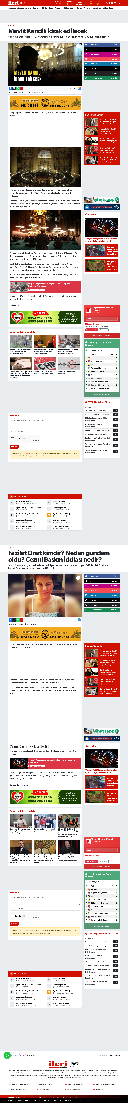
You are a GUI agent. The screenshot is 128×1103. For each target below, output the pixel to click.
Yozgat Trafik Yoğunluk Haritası (106, 1084)
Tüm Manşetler (44, 1089)
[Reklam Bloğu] (102, 199)
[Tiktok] (28, 1055)
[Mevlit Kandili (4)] (45, 167)
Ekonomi (36, 8)
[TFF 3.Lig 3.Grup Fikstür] (117, 402)
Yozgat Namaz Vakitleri (75, 1084)
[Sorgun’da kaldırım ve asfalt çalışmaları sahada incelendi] (45, 821)
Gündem (12, 8)
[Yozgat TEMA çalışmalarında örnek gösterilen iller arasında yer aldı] (21, 341)
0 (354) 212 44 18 (92, 329)
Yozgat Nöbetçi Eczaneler (19, 1084)
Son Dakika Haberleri (73, 1089)
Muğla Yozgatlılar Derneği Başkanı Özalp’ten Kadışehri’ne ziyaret (68, 351)
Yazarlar (87, 8)
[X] (13, 1055)
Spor (51, 8)
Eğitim (44, 8)
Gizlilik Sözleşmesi (103, 1055)
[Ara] (119, 3)
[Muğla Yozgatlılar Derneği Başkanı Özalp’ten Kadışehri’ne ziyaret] (69, 341)
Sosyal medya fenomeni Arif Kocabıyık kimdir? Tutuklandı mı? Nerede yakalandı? (21, 831)
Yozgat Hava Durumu (46, 1084)
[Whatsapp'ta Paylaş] (18, 88)
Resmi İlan (97, 8)
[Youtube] (24, 1055)
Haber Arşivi (100, 1089)
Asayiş (28, 8)
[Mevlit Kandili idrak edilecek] (45, 64)
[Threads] (31, 1055)
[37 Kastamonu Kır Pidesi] (45, 103)
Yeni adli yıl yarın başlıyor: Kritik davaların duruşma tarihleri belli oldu (43, 351)
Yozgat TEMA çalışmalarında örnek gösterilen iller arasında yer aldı (20, 351)
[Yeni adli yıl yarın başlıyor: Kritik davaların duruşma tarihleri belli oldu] (45, 341)
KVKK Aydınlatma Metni (82, 1100)
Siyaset (20, 8)
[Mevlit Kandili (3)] (45, 230)
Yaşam (11, 547)
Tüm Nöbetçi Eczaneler (102, 335)
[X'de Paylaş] (14, 88)
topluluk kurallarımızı (28, 453)
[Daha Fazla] (21, 88)
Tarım (79, 8)
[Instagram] (17, 1055)
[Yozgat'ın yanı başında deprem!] (69, 364)
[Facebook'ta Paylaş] (10, 88)
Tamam (118, 1100)
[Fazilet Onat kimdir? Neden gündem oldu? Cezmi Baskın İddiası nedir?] (45, 595)
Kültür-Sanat (69, 8)
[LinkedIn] (20, 1055)
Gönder (14, 446)
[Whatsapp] (35, 1055)
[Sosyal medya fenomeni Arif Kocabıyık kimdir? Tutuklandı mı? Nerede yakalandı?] (21, 821)
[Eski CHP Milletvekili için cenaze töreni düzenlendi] (45, 364)
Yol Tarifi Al (105, 329)
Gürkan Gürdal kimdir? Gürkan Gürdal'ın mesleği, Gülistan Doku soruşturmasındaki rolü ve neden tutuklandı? (68, 833)
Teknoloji (58, 8)
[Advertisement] (64, 16)
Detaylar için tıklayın (101, 395)
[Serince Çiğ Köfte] (45, 317)
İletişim (117, 1055)
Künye (112, 1055)
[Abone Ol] (79, 88)
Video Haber (108, 8)
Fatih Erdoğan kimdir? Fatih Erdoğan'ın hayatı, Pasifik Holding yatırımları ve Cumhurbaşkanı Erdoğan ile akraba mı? (20, 858)
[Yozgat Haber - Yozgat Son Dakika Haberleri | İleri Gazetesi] (16, 3)
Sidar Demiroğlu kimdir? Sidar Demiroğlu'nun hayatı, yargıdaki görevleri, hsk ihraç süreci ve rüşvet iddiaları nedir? (45, 858)
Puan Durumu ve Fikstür (18, 1089)
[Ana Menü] (119, 8)
